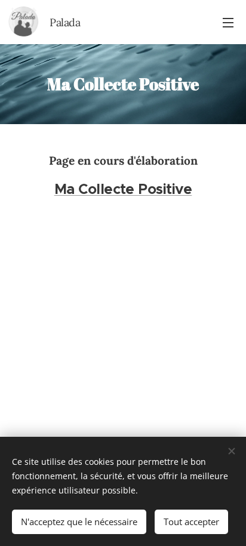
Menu (228, 22)
